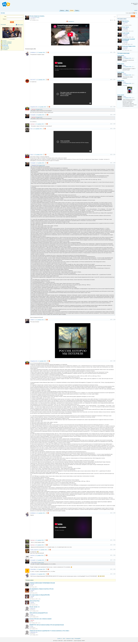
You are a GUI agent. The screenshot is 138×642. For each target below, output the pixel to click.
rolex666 (32, 596)
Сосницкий (33, 17)
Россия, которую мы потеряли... (37, 16)
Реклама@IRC (78, 638)
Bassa (32, 154)
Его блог (3, 13)
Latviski (135, 10)
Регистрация (3, 24)
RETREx (32, 584)
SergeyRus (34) (34, 106)
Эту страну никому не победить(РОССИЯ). (40, 594)
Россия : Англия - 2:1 (35, 606)
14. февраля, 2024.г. (128, 58)
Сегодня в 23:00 (40, 562)
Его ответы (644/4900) (6, 43)
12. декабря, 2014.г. (41, 52)
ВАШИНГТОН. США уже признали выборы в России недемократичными (47, 624)
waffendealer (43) (34, 632)
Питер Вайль (34, 562)
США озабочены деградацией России (39, 612)
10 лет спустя (125, 27)
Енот (32, 128)
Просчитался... (125, 21)
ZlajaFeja (32, 620)
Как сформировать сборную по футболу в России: (42, 588)
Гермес (124, 56)
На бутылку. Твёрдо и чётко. (129, 46)
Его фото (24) (5, 44)
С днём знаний (125, 33)
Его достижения (5, 48)
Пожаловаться (71, 21)
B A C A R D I (33, 79)
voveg (32, 626)
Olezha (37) (33, 608)
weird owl (32, 555)
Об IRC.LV (59, 638)
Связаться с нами (70, 638)
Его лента (4, 40)
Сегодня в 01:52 (39, 109)
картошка (34, 109)
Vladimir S (33, 319)
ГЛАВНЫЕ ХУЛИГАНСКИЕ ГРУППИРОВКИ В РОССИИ (42, 583)
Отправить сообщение (7, 41)
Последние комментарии (123, 53)
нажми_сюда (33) (34, 549)
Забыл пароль (20, 24)
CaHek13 (32, 590)
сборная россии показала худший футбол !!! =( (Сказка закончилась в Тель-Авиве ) (49, 630)
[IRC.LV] (5, 4)
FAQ (64, 638)
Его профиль (5, 49)
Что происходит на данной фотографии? (128, 39)
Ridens (124, 65)
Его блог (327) (5, 45)
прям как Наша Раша (34, 600)
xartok (32, 614)
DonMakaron (33, 52)
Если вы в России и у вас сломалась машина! (41, 618)
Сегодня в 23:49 (41, 165)
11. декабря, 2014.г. (41, 162)
